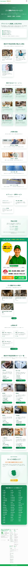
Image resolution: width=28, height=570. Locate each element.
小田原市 (12, 495)
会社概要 (11, 548)
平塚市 (20, 500)
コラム (15, 548)
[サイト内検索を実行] (8, 540)
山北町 (20, 495)
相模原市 (20, 515)
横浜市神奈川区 (5, 510)
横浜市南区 (4, 505)
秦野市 (12, 517)
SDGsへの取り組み (12, 554)
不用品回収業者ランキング (16, 537)
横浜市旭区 (20, 505)
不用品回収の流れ (12, 557)
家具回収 (11, 535)
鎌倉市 (20, 520)
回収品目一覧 (15, 534)
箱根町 (20, 517)
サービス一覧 (4, 3)
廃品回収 (11, 538)
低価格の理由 (11, 559)
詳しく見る (7, 380)
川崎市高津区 (5, 500)
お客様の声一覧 (16, 544)
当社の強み (11, 560)
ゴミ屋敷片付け (8, 3)
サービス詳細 (16, 530)
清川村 (4, 515)
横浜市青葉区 (21, 512)
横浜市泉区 (12, 507)
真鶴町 (4, 517)
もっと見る (14, 318)
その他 (16, 546)
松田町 (20, 502)
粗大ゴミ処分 (11, 534)
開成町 (4, 522)
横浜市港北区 (21, 507)
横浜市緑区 (12, 510)
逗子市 (12, 520)
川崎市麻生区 (13, 500)
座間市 (4, 502)
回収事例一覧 (15, 540)
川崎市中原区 (13, 497)
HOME (1, 3)
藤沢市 (4, 520)
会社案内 (12, 546)
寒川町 (4, 495)
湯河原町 (12, 515)
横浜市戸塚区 (13, 505)
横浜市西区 (20, 510)
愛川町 (12, 502)
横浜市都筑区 (5, 512)
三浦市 (4, 490)
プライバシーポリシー (16, 550)
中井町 (12, 490)
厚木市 (20, 492)
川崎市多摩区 (21, 497)
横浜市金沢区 (13, 512)
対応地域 (15, 535)
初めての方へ (11, 555)
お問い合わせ (11, 562)
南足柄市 (12, 492)
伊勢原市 (4, 492)
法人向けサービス (16, 542)
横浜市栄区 (4, 507)
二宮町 (20, 490)
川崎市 (4, 497)
